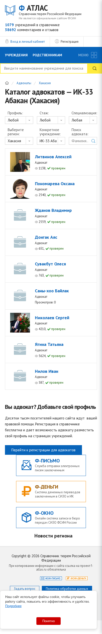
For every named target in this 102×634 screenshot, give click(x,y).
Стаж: (44, 113)
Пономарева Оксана (55, 183)
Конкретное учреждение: (50, 132)
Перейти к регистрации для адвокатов (43, 450)
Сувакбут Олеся (50, 264)
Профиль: (15, 113)
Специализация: (84, 113)
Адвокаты (24, 83)
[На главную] (7, 83)
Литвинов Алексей (53, 156)
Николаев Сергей (52, 317)
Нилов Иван (46, 371)
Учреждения (16, 55)
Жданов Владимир (53, 210)
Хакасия (45, 83)
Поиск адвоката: (80, 132)
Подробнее (13, 606)
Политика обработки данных (67, 589)
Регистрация (69, 42)
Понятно (48, 621)
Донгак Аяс (46, 237)
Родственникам (47, 55)
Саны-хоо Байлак (52, 291)
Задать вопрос (24, 589)
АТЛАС (50, 10)
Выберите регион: (16, 132)
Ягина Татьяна (49, 344)
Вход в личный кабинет (27, 42)
